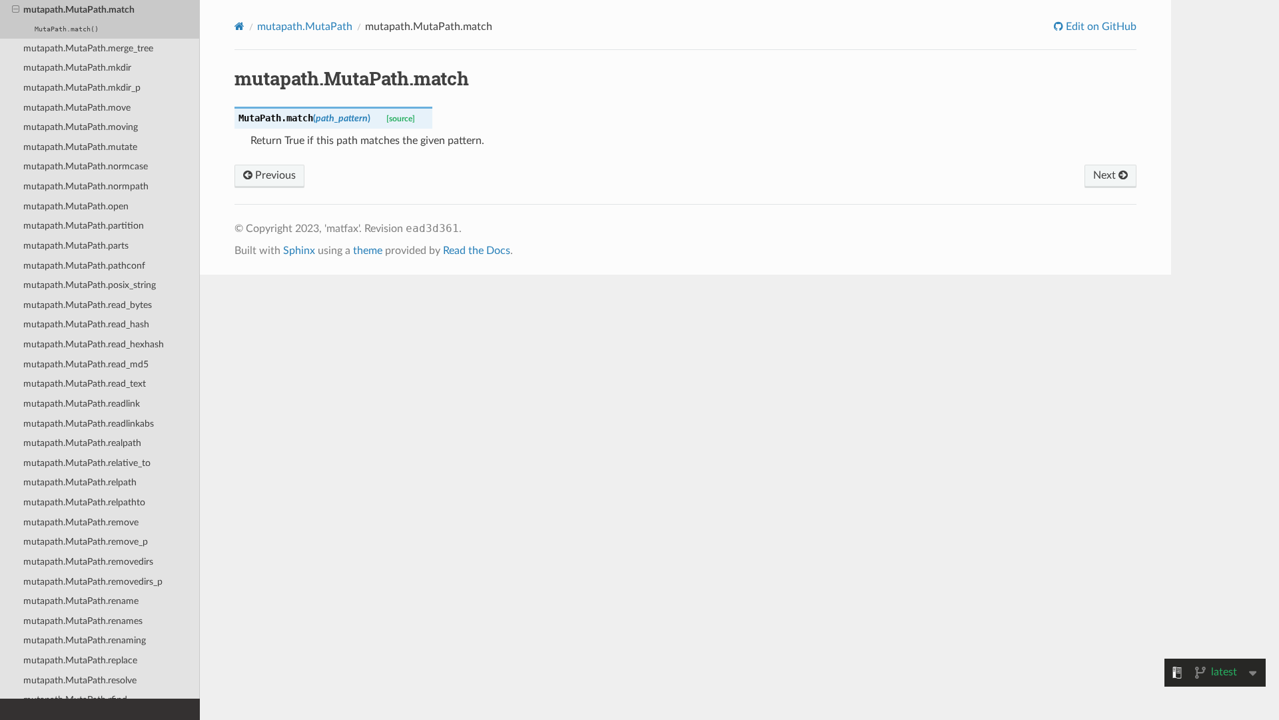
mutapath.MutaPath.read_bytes (87, 305)
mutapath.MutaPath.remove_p (85, 542)
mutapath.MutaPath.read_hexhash (93, 344)
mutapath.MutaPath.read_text (84, 384)
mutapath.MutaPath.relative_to (87, 463)
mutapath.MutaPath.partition (83, 226)
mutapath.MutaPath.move (77, 108)
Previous (274, 175)
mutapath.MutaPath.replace (80, 660)
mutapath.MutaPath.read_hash (86, 324)
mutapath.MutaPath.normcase (85, 166)
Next (1105, 175)
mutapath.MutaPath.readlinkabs (88, 424)
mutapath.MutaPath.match (79, 10)
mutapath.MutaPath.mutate (80, 147)
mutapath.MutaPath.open (76, 206)
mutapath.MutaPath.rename (81, 601)
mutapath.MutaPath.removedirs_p (93, 582)
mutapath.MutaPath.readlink (81, 404)
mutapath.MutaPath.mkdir (77, 68)
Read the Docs (476, 250)
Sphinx (299, 250)
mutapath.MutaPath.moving (80, 127)
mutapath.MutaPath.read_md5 (86, 364)
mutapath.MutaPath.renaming (84, 640)
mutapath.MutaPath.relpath (80, 482)
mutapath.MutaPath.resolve (80, 680)
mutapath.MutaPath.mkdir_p (82, 88)
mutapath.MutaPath (304, 26)
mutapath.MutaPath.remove (81, 522)
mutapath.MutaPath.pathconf (84, 266)
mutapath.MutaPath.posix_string (89, 285)
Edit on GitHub (1099, 26)
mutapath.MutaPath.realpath (82, 443)
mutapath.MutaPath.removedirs (88, 562)
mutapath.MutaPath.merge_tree (88, 48)
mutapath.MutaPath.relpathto (84, 502)
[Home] (239, 26)
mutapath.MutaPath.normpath (86, 186)
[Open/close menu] (15, 10)
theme (367, 250)
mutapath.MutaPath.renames (83, 621)
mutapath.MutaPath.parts (76, 246)
